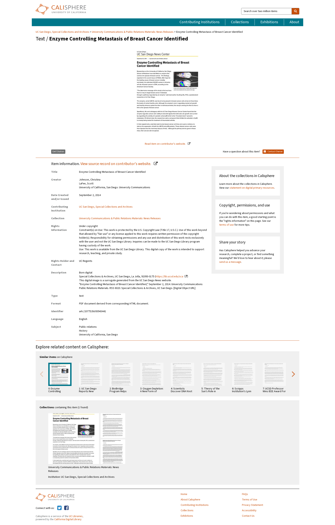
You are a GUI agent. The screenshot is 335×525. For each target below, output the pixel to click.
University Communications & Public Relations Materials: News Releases (133, 32)
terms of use (226, 225)
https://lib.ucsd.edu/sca (169, 276)
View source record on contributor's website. (116, 164)
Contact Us (248, 516)
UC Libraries (76, 516)
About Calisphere (190, 499)
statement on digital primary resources (252, 188)
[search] (295, 11)
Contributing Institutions (199, 22)
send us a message (230, 262)
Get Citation (58, 151)
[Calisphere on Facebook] (66, 508)
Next (293, 374)
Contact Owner (275, 151)
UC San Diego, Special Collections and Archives (63, 32)
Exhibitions (269, 22)
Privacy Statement (252, 505)
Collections (240, 22)
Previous (41, 374)
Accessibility (249, 510)
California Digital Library (67, 519)
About (294, 22)
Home (184, 494)
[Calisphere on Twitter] (59, 508)
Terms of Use (249, 499)
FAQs (245, 494)
